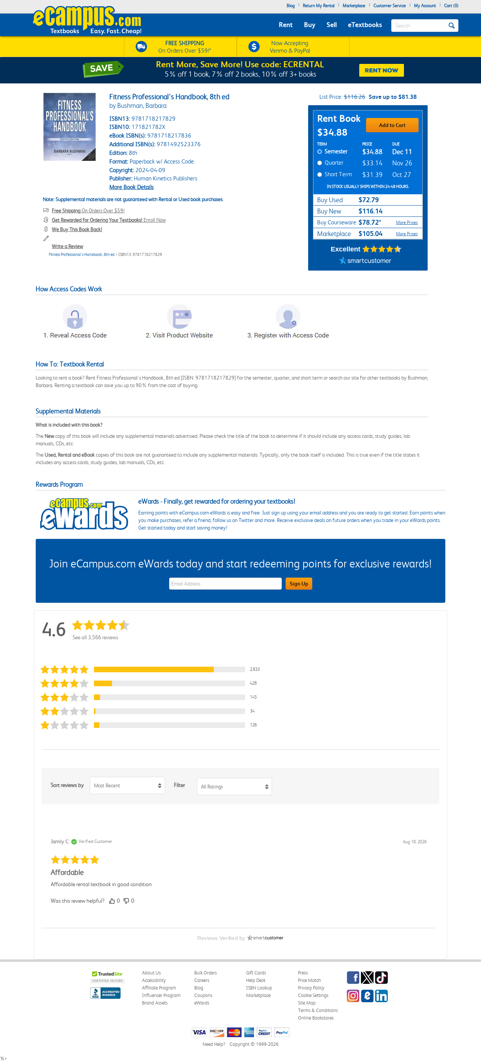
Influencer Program (161, 995)
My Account (425, 5)
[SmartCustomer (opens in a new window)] (365, 261)
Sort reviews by (67, 785)
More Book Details (131, 187)
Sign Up (299, 584)
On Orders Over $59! (88, 210)
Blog (291, 5)
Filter (179, 785)
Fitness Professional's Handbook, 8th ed (82, 254)
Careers (201, 980)
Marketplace (354, 5)
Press (303, 973)
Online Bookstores (316, 1018)
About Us (151, 973)
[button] (152, 669)
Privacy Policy (311, 988)
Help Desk (255, 980)
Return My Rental (318, 5)
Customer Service (390, 5)
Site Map (307, 1003)
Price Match (309, 980)
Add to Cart (392, 125)
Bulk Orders (205, 973)
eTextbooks (365, 25)
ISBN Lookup (259, 988)
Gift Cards (256, 973)
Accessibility (154, 980)
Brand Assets (155, 1003)
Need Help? (214, 1044)
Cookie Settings (313, 995)
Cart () (451, 5)
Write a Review (67, 246)
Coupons (203, 995)
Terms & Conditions (318, 1010)
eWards (201, 1003)
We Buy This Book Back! (77, 229)
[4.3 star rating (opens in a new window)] (382, 249)
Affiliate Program (159, 988)
